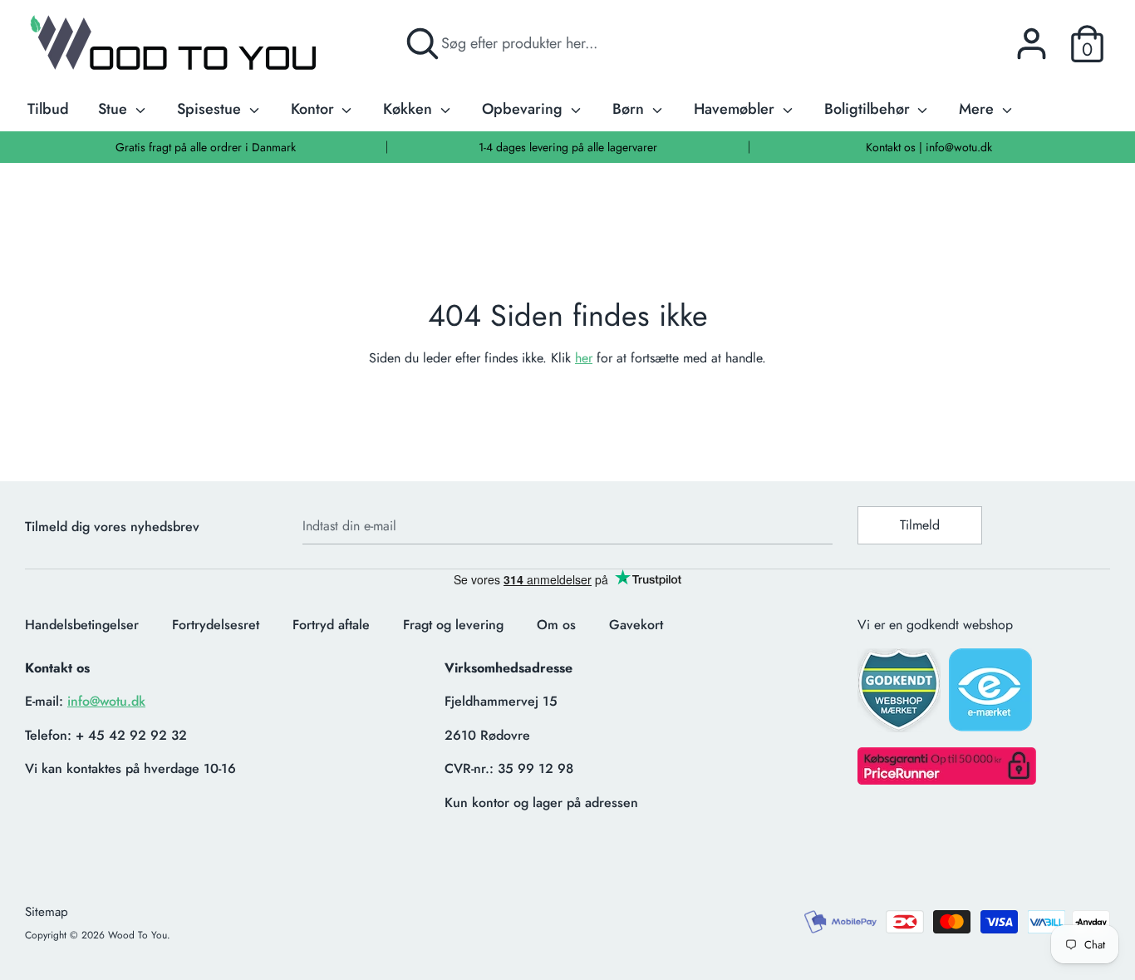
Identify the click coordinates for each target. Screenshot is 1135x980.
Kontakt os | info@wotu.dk (929, 147)
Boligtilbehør (869, 109)
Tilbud (48, 109)
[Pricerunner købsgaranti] (946, 780)
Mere (978, 109)
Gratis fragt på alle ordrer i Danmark (205, 147)
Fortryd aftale (331, 624)
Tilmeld (920, 524)
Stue (114, 109)
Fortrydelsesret (215, 624)
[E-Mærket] (992, 694)
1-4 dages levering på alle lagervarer (568, 147)
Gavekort (636, 624)
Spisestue (211, 109)
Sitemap (46, 912)
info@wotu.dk (106, 701)
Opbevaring (524, 109)
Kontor (314, 109)
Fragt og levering (453, 624)
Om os (556, 624)
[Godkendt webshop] (900, 695)
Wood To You (137, 935)
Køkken (409, 109)
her (583, 357)
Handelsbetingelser (82, 624)
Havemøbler (736, 109)
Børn (630, 109)
